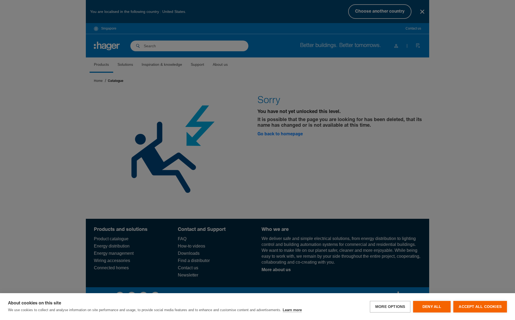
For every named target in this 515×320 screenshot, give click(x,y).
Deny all (432, 307)
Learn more (292, 310)
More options (390, 307)
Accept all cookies (480, 307)
